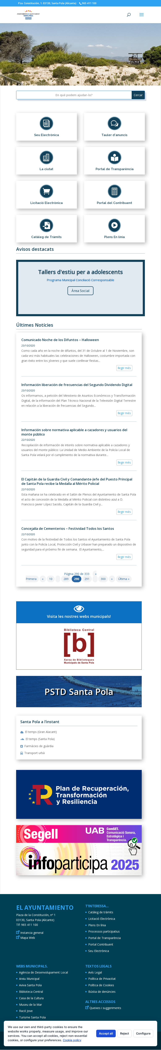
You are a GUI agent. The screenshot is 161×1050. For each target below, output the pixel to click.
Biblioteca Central (31, 992)
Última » (123, 579)
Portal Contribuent (100, 944)
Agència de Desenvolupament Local (43, 972)
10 (96, 77)
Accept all (106, 1033)
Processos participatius (104, 931)
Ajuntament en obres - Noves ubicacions (80, 279)
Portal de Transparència (104, 938)
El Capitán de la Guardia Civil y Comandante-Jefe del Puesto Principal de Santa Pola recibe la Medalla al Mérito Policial (76, 481)
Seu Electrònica (98, 951)
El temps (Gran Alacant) (41, 732)
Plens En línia (97, 925)
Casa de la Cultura (31, 998)
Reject (124, 1033)
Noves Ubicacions (80, 310)
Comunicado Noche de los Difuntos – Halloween (60, 340)
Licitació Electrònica (101, 919)
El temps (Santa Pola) (40, 739)
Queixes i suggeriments (105, 1008)
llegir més (124, 368)
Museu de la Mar (30, 1005)
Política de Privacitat (102, 979)
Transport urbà (34, 753)
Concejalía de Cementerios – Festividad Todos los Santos (67, 528)
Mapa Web (27, 938)
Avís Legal (95, 972)
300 (103, 579)
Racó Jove (26, 1011)
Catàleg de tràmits (100, 912)
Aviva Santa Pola (30, 985)
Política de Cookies (101, 985)
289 (66, 579)
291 (87, 579)
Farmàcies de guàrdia (38, 746)
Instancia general (31, 933)
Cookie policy (72, 1040)
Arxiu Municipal (29, 979)
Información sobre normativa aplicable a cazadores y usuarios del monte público (74, 432)
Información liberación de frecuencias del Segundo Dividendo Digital (76, 384)
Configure (143, 1033)
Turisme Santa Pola (32, 1017)
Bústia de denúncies (102, 992)
